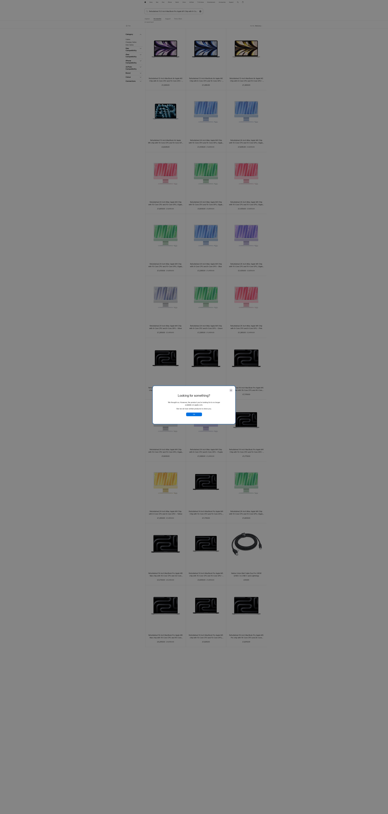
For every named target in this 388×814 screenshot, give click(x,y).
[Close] (231, 390)
